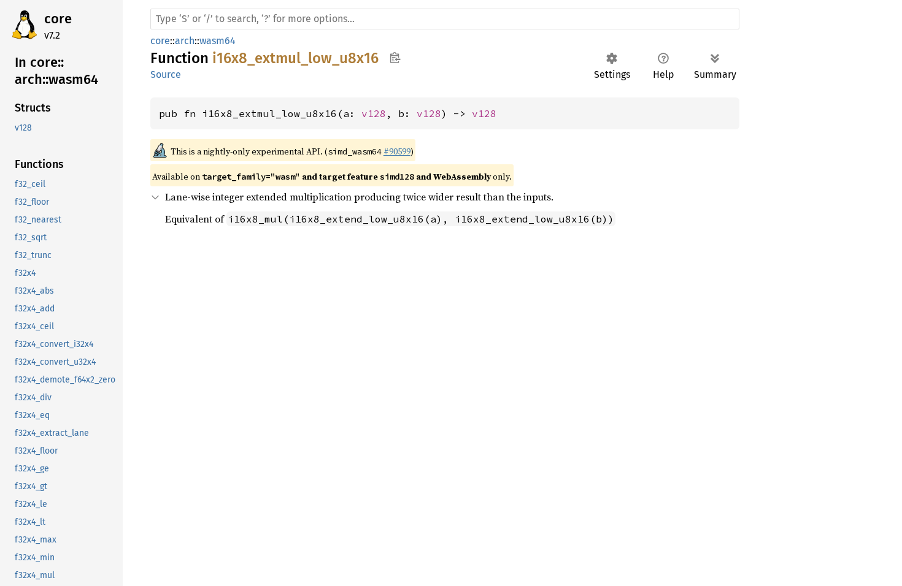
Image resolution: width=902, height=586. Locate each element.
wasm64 (217, 41)
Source (165, 74)
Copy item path (395, 57)
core (58, 18)
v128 (373, 113)
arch (185, 41)
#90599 (397, 151)
